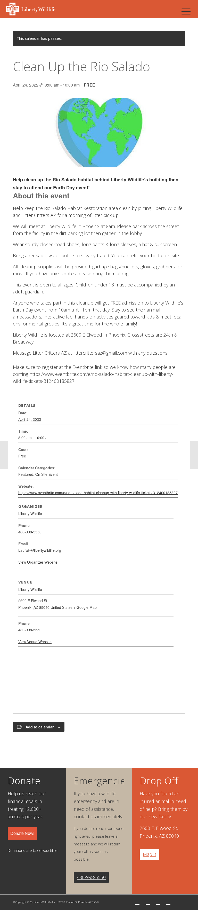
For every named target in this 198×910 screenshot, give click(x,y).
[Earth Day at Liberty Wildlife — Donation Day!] (194, 455)
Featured (25, 474)
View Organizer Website (37, 562)
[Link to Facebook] (148, 902)
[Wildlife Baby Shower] (4, 455)
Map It (149, 854)
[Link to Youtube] (168, 902)
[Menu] (186, 11)
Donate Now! (22, 833)
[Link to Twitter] (137, 902)
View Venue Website (35, 641)
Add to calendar (40, 726)
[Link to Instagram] (158, 902)
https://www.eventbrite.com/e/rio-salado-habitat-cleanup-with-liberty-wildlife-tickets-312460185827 (98, 492)
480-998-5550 (91, 877)
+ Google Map (85, 607)
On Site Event (46, 474)
